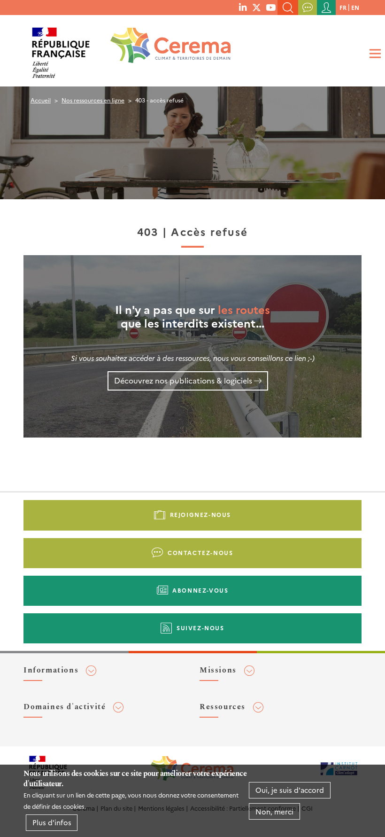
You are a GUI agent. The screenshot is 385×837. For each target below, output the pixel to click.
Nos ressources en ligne (93, 100)
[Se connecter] (326, 7)
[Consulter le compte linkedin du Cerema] (242, 7)
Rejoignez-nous (200, 514)
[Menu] (373, 54)
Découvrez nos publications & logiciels (183, 380)
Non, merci (274, 811)
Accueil (41, 100)
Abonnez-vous (200, 590)
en (355, 7)
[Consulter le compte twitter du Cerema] (256, 7)
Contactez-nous (200, 552)
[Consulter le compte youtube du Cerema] (271, 7)
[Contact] (307, 7)
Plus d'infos (51, 822)
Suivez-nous (200, 628)
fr (342, 7)
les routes (244, 309)
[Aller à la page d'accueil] (164, 49)
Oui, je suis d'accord (289, 790)
